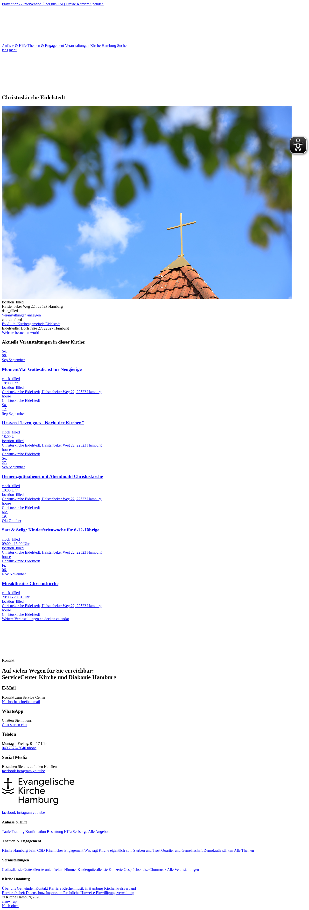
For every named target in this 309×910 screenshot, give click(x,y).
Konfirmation (35, 831)
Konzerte (116, 869)
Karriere (83, 4)
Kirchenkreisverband (120, 888)
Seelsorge (80, 831)
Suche (121, 46)
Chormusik (157, 869)
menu (13, 50)
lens (5, 50)
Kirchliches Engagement (64, 850)
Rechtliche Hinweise (79, 893)
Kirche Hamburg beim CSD (23, 850)
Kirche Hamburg (103, 46)
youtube (39, 771)
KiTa (68, 831)
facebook (9, 771)
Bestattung (55, 831)
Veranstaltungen (77, 46)
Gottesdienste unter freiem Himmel (50, 869)
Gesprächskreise (136, 869)
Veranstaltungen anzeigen (21, 315)
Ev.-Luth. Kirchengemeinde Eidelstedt (31, 324)
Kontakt (41, 888)
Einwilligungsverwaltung (115, 893)
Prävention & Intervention (22, 4)
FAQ (61, 4)
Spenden (97, 4)
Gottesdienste (12, 869)
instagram (25, 771)
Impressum (54, 893)
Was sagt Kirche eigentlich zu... (108, 850)
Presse (71, 4)
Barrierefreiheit (14, 893)
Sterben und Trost (146, 850)
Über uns (49, 4)
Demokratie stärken (218, 850)
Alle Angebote (99, 831)
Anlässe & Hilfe (14, 46)
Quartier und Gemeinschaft (182, 850)
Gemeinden (26, 888)
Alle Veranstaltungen (183, 869)
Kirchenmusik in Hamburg (82, 888)
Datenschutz (36, 893)
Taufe (6, 831)
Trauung (18, 831)
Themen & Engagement (46, 46)
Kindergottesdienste (92, 869)
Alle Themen (244, 850)
